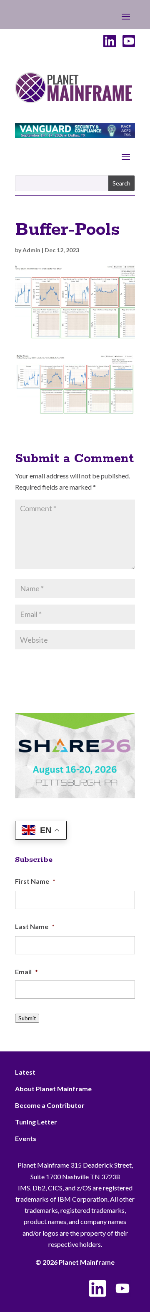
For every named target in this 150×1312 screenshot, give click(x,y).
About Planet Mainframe (53, 1089)
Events (25, 1138)
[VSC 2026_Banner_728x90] (75, 135)
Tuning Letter (36, 1122)
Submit (27, 1018)
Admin (31, 250)
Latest (25, 1072)
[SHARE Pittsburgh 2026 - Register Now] (75, 796)
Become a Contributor (50, 1105)
